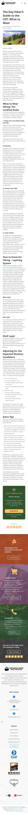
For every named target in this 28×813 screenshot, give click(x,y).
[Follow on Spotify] (20, 527)
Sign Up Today (14, 652)
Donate (14, 746)
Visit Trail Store (14, 598)
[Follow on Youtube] (9, 656)
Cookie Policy (18, 811)
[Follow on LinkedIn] (17, 527)
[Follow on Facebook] (8, 527)
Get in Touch (14, 633)
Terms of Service (19, 809)
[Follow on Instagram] (14, 527)
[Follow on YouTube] (11, 527)
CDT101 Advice (7, 28)
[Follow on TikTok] (21, 656)
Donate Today (14, 558)
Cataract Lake (8, 267)
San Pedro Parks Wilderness (12, 268)
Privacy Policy (10, 811)
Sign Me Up (14, 511)
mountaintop (8, 26)
